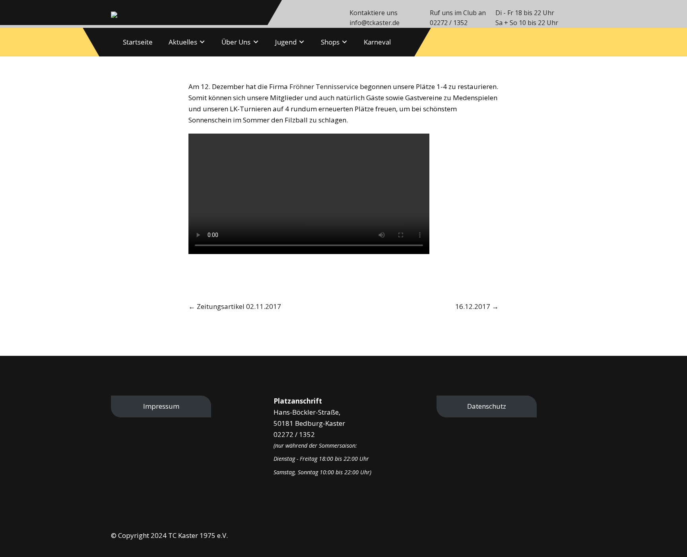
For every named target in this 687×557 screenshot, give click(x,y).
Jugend (286, 42)
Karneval (377, 42)
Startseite (138, 42)
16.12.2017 (477, 306)
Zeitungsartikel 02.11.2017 (234, 306)
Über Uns (235, 42)
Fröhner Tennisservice (323, 86)
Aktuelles (183, 42)
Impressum (161, 406)
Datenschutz (486, 406)
